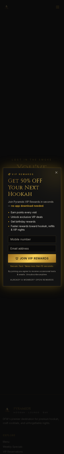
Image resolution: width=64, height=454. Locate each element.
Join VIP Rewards (34, 258)
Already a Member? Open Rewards (32, 280)
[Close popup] (56, 172)
